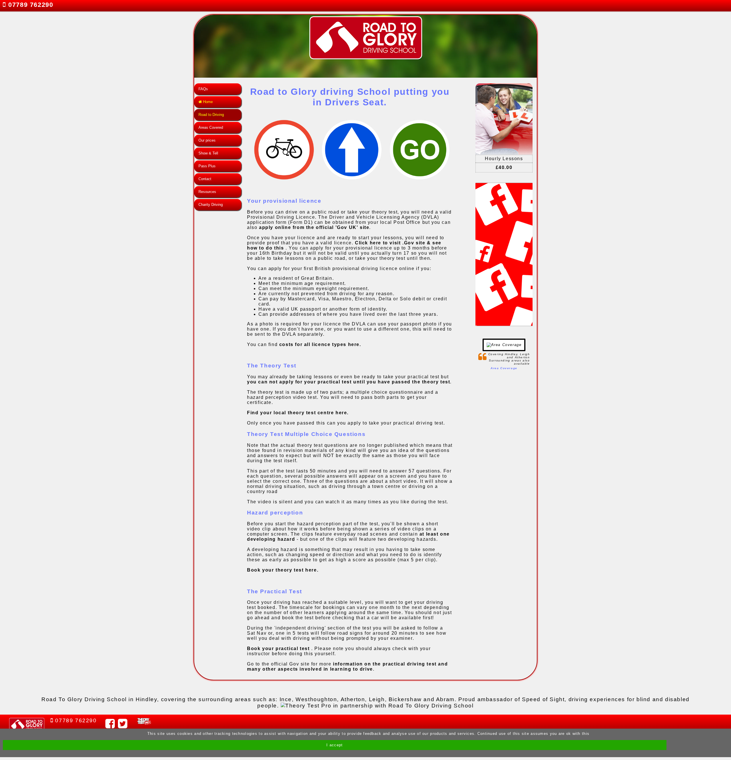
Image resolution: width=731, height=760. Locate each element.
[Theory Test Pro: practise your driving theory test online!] (377, 706)
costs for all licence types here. (320, 344)
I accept (334, 745)
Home (207, 102)
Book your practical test (279, 648)
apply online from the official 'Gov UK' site (314, 227)
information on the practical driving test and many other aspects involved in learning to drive (347, 666)
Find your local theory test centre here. (298, 412)
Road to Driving (211, 114)
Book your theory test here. (282, 570)
